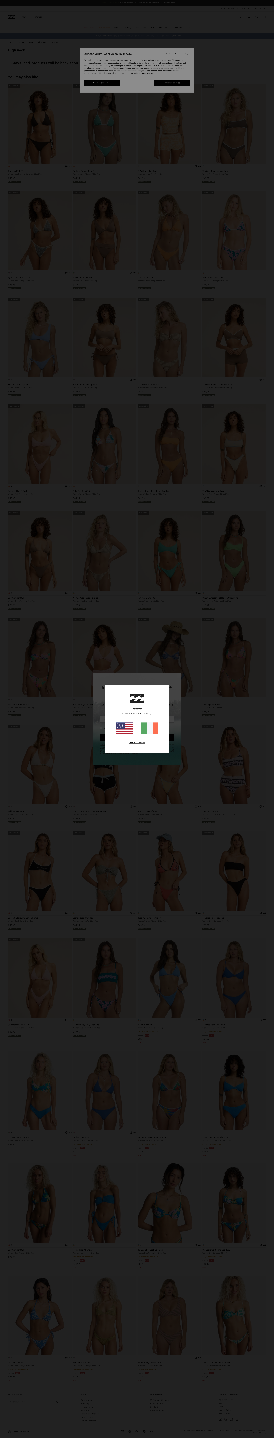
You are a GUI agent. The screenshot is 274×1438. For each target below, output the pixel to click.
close (164, 689)
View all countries (137, 742)
